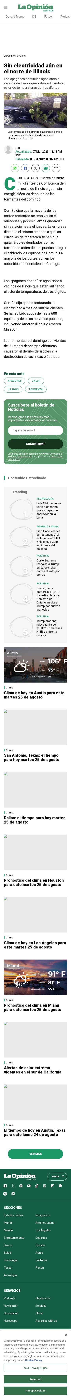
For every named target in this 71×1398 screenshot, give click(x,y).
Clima (22, 55)
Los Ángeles (43, 1230)
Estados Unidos (13, 1215)
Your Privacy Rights (35, 1367)
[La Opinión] (35, 7)
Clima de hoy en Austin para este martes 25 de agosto (34, 694)
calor (36, 381)
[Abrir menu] (5, 7)
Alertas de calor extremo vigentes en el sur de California (32, 1069)
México (8, 1230)
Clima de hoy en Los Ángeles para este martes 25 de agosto (35, 944)
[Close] (66, 1335)
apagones (14, 381)
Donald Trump (15, 16)
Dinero (8, 1245)
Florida (40, 1267)
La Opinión (10, 55)
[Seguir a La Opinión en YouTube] (29, 1186)
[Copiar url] (56, 168)
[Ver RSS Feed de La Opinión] (13, 1194)
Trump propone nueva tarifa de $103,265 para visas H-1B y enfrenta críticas (49, 628)
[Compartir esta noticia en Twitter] (35, 168)
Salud (7, 1252)
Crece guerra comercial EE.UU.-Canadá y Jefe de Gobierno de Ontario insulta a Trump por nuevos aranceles (48, 599)
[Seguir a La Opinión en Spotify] (5, 1194)
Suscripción (11, 1313)
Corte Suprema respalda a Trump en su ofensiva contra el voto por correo (48, 567)
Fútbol (48, 16)
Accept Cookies (36, 1390)
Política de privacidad (19, 456)
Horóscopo (10, 1320)
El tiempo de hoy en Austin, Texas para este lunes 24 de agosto (35, 1132)
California (42, 1260)
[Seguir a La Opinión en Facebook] (5, 1186)
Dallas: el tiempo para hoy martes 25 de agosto (34, 819)
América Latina (47, 526)
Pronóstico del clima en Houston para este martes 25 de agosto (34, 882)
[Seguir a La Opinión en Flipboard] (52, 1186)
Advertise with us (46, 1320)
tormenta (36, 389)
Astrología (10, 1275)
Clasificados (43, 1298)
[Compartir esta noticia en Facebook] (25, 168)
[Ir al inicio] (20, 1177)
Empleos (41, 1305)
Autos (39, 1252)
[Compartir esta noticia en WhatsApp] (15, 168)
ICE (34, 16)
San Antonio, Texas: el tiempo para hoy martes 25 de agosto (31, 757)
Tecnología (44, 498)
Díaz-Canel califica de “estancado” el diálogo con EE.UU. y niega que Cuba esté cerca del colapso (48, 540)
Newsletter (11, 1305)
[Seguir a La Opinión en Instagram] (21, 1186)
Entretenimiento (14, 1237)
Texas (7, 1267)
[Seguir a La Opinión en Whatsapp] (60, 1186)
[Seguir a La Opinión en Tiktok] (37, 1186)
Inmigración (43, 1215)
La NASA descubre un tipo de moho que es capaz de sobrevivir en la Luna (48, 510)
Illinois (13, 389)
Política (42, 555)
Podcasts (10, 1298)
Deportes (41, 1237)
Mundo (8, 1222)
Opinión (40, 1245)
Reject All (35, 1379)
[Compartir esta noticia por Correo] (46, 168)
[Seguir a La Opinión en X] (13, 1186)
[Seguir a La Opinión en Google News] (45, 1186)
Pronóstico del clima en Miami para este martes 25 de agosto (32, 1007)
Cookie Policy (33, 1360)
